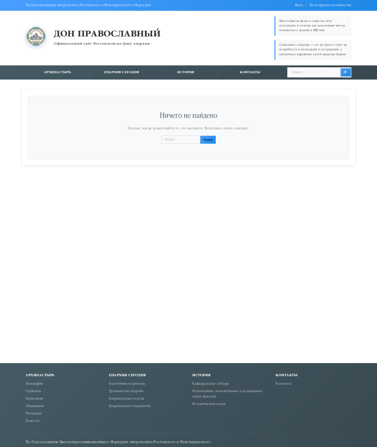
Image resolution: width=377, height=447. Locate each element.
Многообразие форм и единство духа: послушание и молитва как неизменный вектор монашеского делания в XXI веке (312, 26)
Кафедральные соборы (210, 384)
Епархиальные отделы (126, 399)
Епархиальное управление (130, 406)
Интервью (34, 413)
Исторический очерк (208, 404)
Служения (33, 391)
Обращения (35, 406)
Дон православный (107, 34)
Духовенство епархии (126, 391)
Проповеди (34, 399)
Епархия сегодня (121, 72)
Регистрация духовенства (330, 5)
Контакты (250, 72)
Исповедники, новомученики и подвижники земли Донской (227, 394)
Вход (299, 5)
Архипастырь (57, 72)
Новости (32, 421)
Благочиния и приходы (127, 384)
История (185, 72)
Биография (34, 384)
